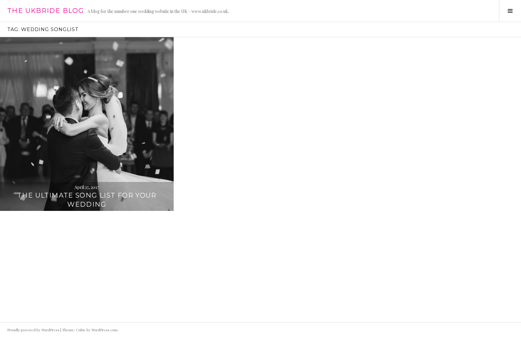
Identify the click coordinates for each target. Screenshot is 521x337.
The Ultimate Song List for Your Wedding (86, 199)
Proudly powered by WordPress (33, 329)
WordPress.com (104, 329)
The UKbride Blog (45, 11)
